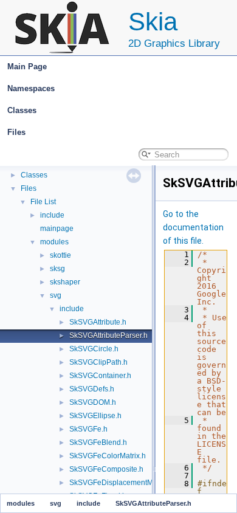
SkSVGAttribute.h (97, 322)
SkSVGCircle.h (93, 349)
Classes (21, 110)
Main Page (27, 66)
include (52, 215)
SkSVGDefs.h (91, 389)
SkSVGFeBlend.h (98, 442)
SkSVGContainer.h (100, 375)
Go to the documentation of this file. (193, 227)
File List (43, 202)
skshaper (65, 282)
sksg (57, 268)
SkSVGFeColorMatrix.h (107, 456)
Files (16, 132)
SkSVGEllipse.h (95, 415)
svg (55, 295)
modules (54, 242)
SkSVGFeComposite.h (106, 469)
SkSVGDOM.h (92, 402)
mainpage (57, 228)
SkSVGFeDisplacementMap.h (118, 482)
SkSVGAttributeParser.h (108, 335)
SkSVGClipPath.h (98, 362)
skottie (60, 255)
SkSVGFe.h (88, 429)
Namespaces (31, 88)
